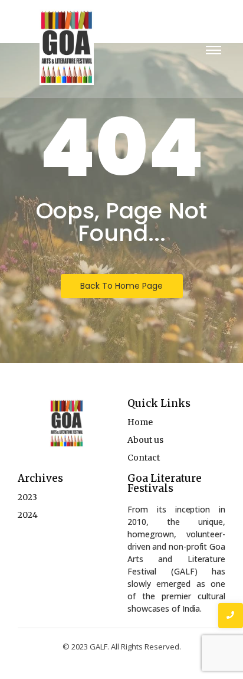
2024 (28, 515)
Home (140, 422)
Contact (143, 457)
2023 (27, 497)
